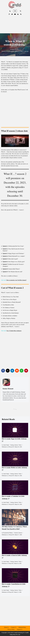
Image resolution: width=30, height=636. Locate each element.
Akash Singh (6, 445)
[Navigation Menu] (15, 11)
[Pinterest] (26, 371)
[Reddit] (17, 371)
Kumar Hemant (15, 49)
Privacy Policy (11, 629)
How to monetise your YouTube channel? (16, 280)
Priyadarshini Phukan (8, 532)
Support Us (19, 629)
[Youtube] (15, 14)
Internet (16, 445)
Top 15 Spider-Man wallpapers (13, 330)
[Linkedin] (18, 14)
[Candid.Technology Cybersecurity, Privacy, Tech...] (15, 4)
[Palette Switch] (10, 11)
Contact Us (13, 627)
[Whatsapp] (21, 371)
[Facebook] (9, 14)
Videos (20, 445)
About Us (6, 627)
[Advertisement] (15, 25)
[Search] (20, 11)
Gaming (12, 445)
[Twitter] (12, 14)
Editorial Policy (22, 627)
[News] (21, 14)
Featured (16, 532)
